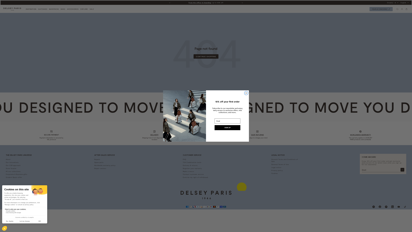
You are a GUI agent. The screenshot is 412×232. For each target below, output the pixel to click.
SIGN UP (227, 127)
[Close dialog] (246, 93)
